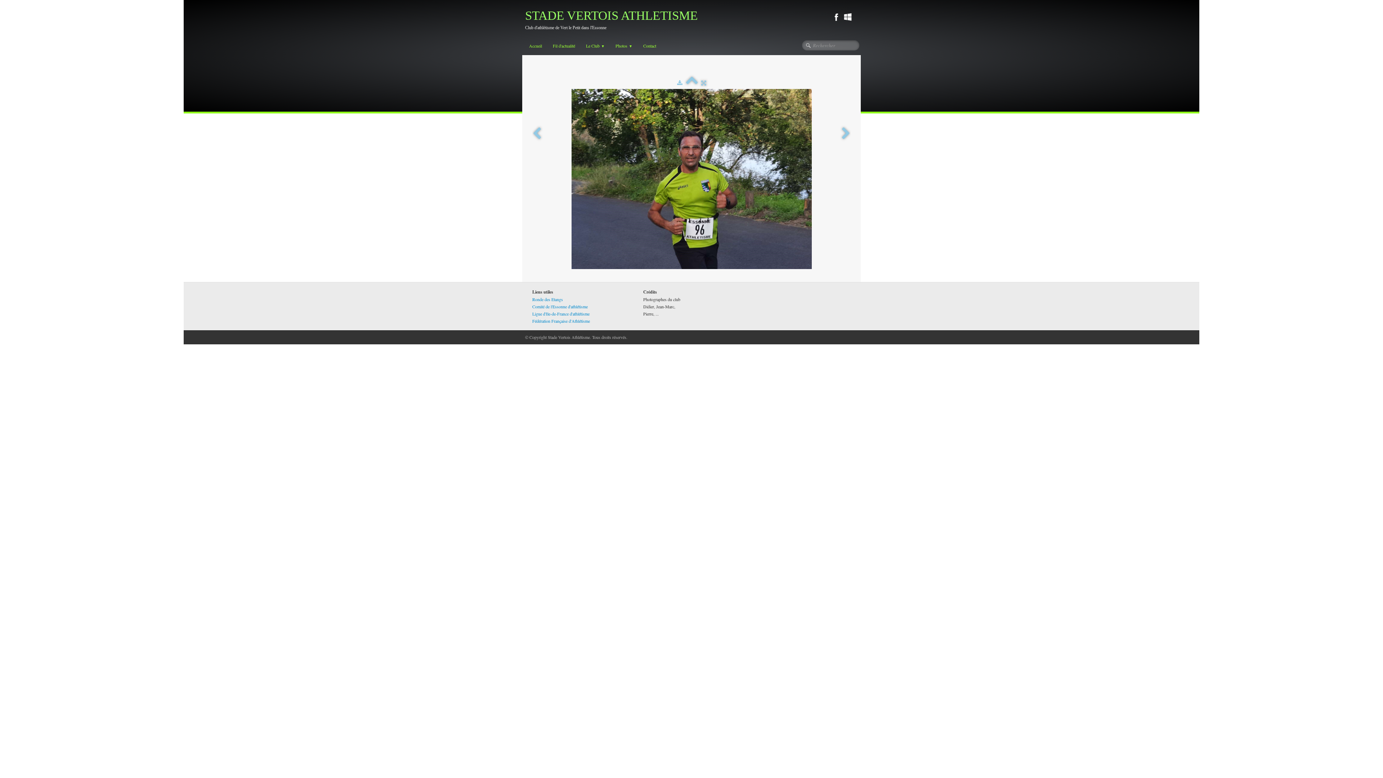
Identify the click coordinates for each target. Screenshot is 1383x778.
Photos (624, 46)
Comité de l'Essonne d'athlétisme (560, 306)
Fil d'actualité (564, 46)
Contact (649, 46)
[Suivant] (846, 133)
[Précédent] (537, 133)
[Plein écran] (703, 82)
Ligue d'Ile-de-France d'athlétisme (561, 314)
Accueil (535, 46)
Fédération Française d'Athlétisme (561, 321)
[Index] (691, 82)
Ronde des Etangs (547, 299)
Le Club (595, 46)
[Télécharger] (679, 82)
